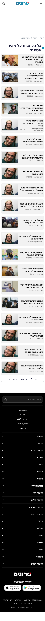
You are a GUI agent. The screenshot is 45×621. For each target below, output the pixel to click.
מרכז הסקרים (22, 410)
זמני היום (17, 600)
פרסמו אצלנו (37, 600)
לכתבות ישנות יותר (22, 379)
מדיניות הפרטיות (26, 603)
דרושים (23, 414)
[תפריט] (41, 3)
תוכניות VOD (22, 419)
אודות (15, 603)
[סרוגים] (22, 574)
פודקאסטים (23, 423)
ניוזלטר (23, 428)
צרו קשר (27, 600)
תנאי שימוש (7, 600)
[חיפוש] (3, 3)
